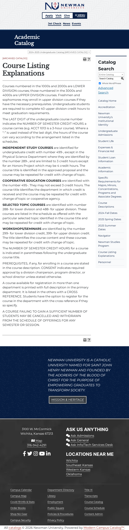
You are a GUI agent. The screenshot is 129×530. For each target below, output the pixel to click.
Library (52, 495)
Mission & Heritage (67, 400)
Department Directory (61, 489)
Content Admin (93, 514)
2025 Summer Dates (107, 227)
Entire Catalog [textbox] (106, 74)
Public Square (56, 508)
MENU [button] (81, 15)
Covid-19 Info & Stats (22, 501)
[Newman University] (64, 5)
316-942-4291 (36, 445)
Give (67, 15)
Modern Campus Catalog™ (104, 528)
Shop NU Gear (18, 514)
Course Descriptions (106, 204)
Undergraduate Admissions (108, 133)
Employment (55, 501)
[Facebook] (24, 454)
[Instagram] (36, 454)
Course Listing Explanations (107, 254)
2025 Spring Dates (109, 219)
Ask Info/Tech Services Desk (91, 445)
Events (76, 23)
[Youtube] (42, 454)
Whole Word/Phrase (111, 83)
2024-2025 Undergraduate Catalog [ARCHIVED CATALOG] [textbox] (58, 52)
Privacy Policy (56, 520)
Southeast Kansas (79, 465)
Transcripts (91, 495)
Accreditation (106, 107)
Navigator (104, 235)
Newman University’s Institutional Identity (106, 119)
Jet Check (54, 23)
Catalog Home (107, 100)
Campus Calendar (21, 489)
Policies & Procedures (60, 514)
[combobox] (59, 52)
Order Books (18, 508)
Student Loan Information (106, 159)
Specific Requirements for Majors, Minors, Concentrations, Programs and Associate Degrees (109, 187)
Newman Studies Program (109, 243)
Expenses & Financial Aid (106, 149)
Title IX (88, 489)
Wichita (72, 460)
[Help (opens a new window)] (89, 59)
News (66, 23)
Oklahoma (74, 474)
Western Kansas (78, 469)
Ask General (79, 440)
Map (38, 441)
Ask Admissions (82, 435)
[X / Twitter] (29, 454)
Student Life (106, 141)
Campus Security (20, 520)
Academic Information (105, 169)
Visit (59, 15)
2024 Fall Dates (107, 212)
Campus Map (18, 495)
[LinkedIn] (48, 454)
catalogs (15, 528)
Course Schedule (94, 508)
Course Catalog (93, 501)
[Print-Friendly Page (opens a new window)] (85, 59)
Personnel (104, 262)
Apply (49, 15)
